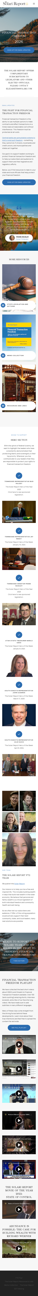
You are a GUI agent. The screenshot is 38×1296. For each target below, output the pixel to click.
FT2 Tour (19, 1278)
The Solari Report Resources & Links (19, 1281)
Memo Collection (11, 1285)
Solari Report (19, 884)
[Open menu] (34, 3)
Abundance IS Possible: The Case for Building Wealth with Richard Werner (19, 1231)
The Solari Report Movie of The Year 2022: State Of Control (19, 1192)
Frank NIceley (22, 237)
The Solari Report (27, 1285)
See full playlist (19, 1028)
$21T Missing (19, 1289)
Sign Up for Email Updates (19, 182)
